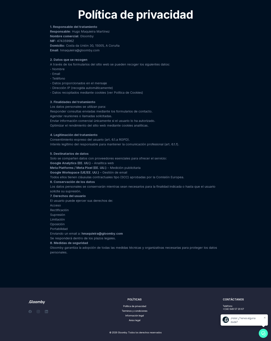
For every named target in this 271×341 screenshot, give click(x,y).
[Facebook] (30, 311)
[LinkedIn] (46, 311)
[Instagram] (38, 311)
